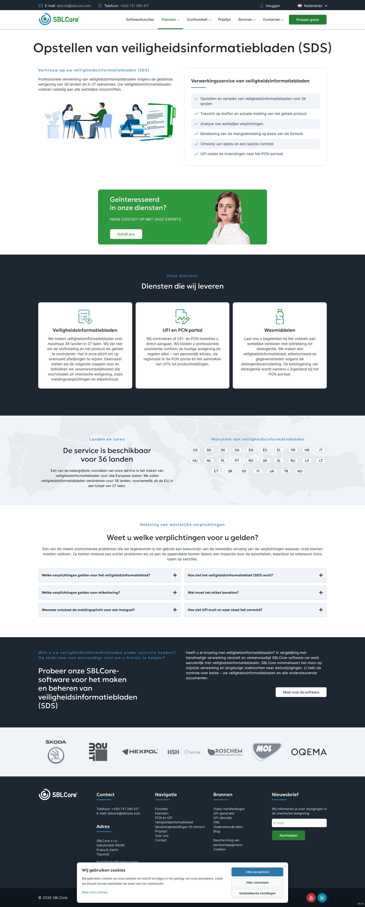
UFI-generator (224, 813)
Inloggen (273, 6)
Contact (161, 840)
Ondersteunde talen (228, 827)
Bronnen (245, 19)
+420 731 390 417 (134, 6)
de (223, 450)
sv (244, 471)
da (237, 450)
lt (321, 460)
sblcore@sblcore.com (74, 6)
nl (209, 460)
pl (223, 460)
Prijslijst (161, 831)
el (279, 450)
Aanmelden (288, 835)
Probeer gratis (307, 20)
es (265, 450)
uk (272, 471)
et (216, 471)
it (320, 450)
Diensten (169, 19)
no (299, 471)
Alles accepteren (257, 872)
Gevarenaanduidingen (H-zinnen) (180, 827)
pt (237, 460)
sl (279, 460)
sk (265, 460)
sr (230, 471)
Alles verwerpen (257, 882)
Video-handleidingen (229, 809)
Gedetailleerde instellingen (257, 893)
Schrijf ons (126, 234)
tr (286, 471)
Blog (216, 831)
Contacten (271, 19)
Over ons (162, 836)
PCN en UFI (163, 818)
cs (195, 450)
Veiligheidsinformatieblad (174, 822)
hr (307, 450)
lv (307, 460)
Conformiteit (197, 19)
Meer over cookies (94, 892)
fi (258, 471)
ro (251, 460)
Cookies (219, 849)
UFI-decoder (222, 818)
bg (209, 450)
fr (293, 450)
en (251, 450)
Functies (161, 809)
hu (195, 460)
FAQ (216, 822)
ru (293, 460)
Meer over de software (301, 692)
